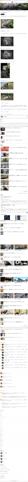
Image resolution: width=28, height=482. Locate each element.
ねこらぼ (2, 121)
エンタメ (1, 413)
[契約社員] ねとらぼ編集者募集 (3, 471)
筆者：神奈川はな (5, 116)
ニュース (1, 425)
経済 (0, 446)
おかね (1, 415)
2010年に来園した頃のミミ (4, 80)
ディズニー (1, 423)
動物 (0, 436)
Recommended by (23, 191)
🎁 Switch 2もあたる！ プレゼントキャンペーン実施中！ (5, 0)
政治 (0, 443)
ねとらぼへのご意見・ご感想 (3, 468)
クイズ (1, 418)
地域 (0, 438)
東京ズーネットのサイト (21, 106)
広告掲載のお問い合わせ (3, 476)
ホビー (1, 428)
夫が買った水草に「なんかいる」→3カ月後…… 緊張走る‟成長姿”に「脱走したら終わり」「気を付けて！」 (15, 367)
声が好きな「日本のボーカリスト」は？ (7, 373)
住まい (1, 433)
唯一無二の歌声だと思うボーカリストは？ (7, 383)
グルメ (1, 420)
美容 (0, 448)
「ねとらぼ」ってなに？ (3, 466)
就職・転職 (1, 441)
